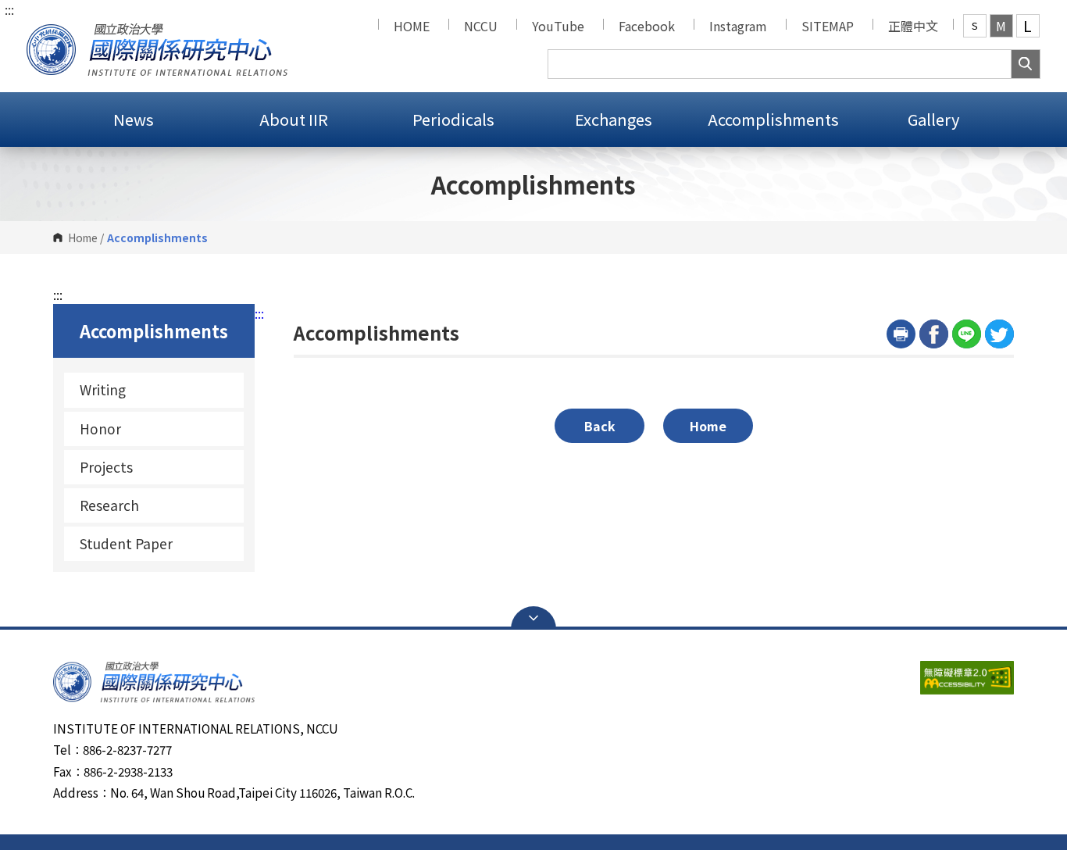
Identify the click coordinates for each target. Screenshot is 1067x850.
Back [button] (600, 425)
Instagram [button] (738, 25)
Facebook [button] (647, 25)
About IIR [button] (293, 119)
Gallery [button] (933, 119)
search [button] (1025, 64)
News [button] (133, 119)
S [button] (975, 25)
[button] (157, 46)
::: (9, 9)
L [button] (1027, 26)
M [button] (1001, 25)
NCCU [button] (481, 25)
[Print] (901, 334)
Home (83, 237)
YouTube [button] (558, 25)
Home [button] (708, 425)
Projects (106, 467)
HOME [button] (412, 25)
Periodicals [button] (453, 119)
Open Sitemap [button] (533, 618)
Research (109, 505)
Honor (100, 428)
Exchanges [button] (613, 119)
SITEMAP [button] (827, 25)
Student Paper (126, 543)
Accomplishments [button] (773, 119)
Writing (103, 389)
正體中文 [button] (913, 25)
